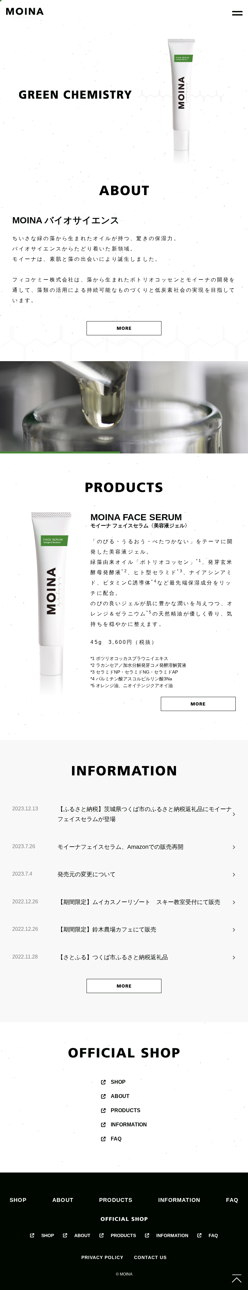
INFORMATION (129, 1124)
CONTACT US (150, 1257)
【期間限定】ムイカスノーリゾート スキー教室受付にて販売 (138, 902)
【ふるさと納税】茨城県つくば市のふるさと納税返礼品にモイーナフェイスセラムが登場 (144, 814)
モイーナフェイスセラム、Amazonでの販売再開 (120, 847)
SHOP (118, 1082)
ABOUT (120, 1096)
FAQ (116, 1139)
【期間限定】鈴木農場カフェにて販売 (106, 929)
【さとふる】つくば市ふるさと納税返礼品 (112, 957)
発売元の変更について (86, 874)
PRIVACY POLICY (102, 1257)
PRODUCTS (125, 1110)
